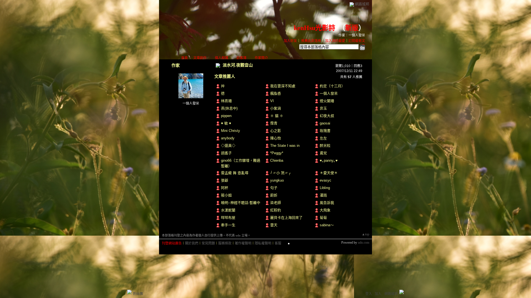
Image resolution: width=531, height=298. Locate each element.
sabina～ (327, 225)
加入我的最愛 (335, 41)
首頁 (184, 58)
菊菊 (323, 217)
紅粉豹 (275, 210)
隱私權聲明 (263, 243)
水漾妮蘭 (228, 210)
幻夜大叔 (327, 116)
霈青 (273, 123)
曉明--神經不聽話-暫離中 (240, 203)
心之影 (275, 131)
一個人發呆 (191, 103)
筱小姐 (226, 195)
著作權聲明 (243, 243)
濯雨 (323, 195)
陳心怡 (275, 138)
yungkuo (277, 180)
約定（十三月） (332, 86)
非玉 (323, 108)
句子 (273, 188)
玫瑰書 (325, 131)
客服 (278, 243)
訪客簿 (241, 58)
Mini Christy (230, 131)
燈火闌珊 (327, 101)
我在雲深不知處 (282, 86)
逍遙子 (226, 153)
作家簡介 (261, 58)
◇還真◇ (228, 145)
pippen (226, 116)
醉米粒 (325, 145)
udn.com (363, 242)
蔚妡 (273, 195)
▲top (365, 234)
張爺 (224, 180)
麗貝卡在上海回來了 (286, 217)
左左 (323, 138)
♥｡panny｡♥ (329, 160)
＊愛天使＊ (329, 173)
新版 (351, 27)
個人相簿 (221, 58)
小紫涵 (275, 108)
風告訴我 (327, 203)
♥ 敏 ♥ (226, 123)
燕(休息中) (229, 108)
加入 (378, 294)
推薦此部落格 (311, 41)
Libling (325, 188)
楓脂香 (275, 93)
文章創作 (200, 58)
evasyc (325, 180)
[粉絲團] (129, 292)
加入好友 (290, 41)
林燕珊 (226, 101)
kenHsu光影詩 (314, 27)
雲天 (273, 225)
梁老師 (275, 203)
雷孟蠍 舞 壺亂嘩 (234, 173)
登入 (368, 294)
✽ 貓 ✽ (276, 116)
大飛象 (325, 210)
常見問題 (208, 243)
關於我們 (191, 243)
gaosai (325, 123)
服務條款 (224, 243)
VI (272, 101)
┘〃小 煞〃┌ (280, 173)
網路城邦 (362, 4)
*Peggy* (276, 153)
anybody (228, 138)
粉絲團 (138, 294)
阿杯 (224, 188)
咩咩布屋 (228, 217)
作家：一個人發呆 (352, 35)
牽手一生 (228, 225)
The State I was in (285, 145)
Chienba (276, 160)
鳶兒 (323, 153)
